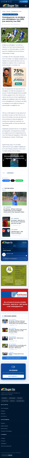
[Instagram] (4, 1)
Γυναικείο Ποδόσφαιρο (6, 431)
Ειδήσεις (3, 411)
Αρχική (3, 11)
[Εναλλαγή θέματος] (11, 1)
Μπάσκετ (3, 413)
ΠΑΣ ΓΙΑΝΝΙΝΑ (4, 408)
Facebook (7, 180)
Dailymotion (20, 400)
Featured (8, 11)
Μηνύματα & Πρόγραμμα (11, 258)
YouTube (19, 398)
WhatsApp (20, 180)
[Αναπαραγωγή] (4, 254)
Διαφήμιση (3, 443)
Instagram (12, 398)
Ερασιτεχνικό (4, 428)
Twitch (12, 400)
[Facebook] (2, 1)
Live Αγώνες (4, 416)
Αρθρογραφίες (4, 426)
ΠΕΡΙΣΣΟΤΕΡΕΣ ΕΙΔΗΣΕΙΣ (13, 358)
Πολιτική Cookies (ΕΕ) (6, 446)
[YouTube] (6, 1)
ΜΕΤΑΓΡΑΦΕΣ (10, 172)
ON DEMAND (23, 1)
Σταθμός (3, 438)
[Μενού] (25, 6)
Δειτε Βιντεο (12, 376)
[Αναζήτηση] (8, 1)
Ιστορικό (3, 441)
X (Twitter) (5, 400)
